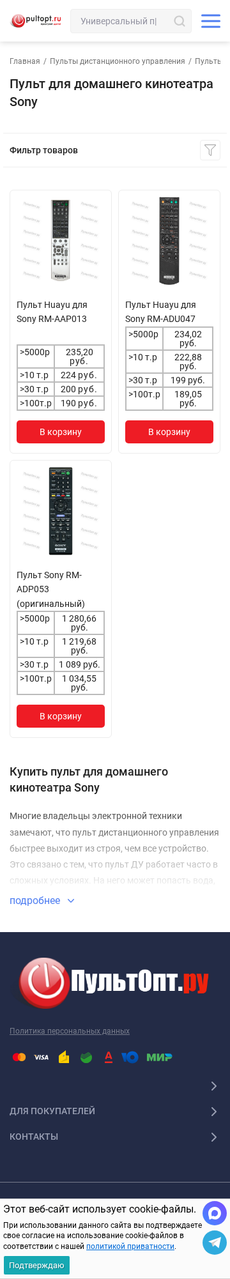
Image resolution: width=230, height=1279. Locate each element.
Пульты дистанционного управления (117, 61)
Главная (25, 61)
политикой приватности (130, 1246)
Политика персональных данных (70, 1031)
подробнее (36, 900)
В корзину (61, 432)
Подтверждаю (37, 1265)
